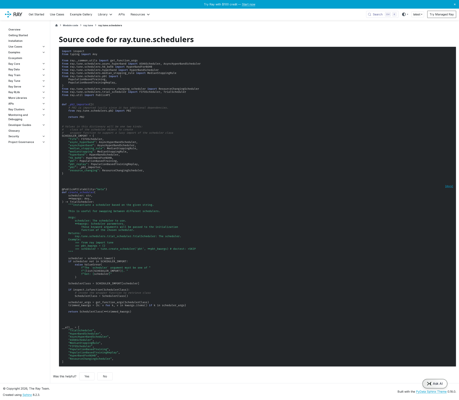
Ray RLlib (14, 92)
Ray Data (14, 69)
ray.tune (88, 25)
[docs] (449, 186)
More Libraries (17, 97)
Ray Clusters (16, 109)
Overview (14, 29)
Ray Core (14, 63)
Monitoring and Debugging (18, 117)
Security (13, 136)
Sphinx (27, 395)
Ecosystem (15, 58)
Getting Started (18, 35)
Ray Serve (14, 86)
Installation (15, 40)
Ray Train (14, 75)
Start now (248, 4)
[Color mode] (405, 14)
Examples (14, 52)
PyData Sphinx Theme (431, 391)
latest (416, 14)
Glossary (14, 130)
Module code (70, 25)
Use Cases (15, 46)
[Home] (56, 25)
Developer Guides (19, 124)
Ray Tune (14, 80)
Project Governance (21, 141)
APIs (11, 103)
